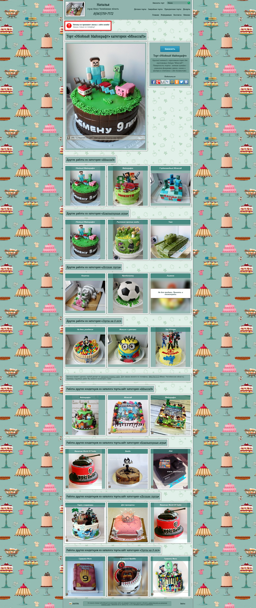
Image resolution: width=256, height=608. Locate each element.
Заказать (170, 49)
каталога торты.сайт (110, 377)
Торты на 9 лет (111, 320)
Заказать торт (158, 3)
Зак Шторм (170, 329)
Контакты (177, 15)
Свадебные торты (155, 9)
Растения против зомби (128, 222)
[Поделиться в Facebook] (153, 82)
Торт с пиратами (85, 505)
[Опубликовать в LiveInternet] (163, 82)
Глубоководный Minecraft (170, 168)
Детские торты (140, 9)
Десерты (186, 9)
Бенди (128, 451)
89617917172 (154, 377)
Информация (166, 15)
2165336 (75, 604)
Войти (182, 604)
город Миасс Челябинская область (103, 9)
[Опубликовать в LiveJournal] (167, 82)
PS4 (170, 451)
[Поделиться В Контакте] (186, 82)
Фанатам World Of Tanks (85, 451)
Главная (155, 15)
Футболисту (128, 276)
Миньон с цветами (127, 329)
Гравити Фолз (85, 559)
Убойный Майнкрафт (85, 168)
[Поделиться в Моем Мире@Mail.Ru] (172, 82)
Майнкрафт (128, 168)
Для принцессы (128, 505)
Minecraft (108, 159)
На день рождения (85, 329)
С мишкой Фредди (128, 559)
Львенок (170, 276)
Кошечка (85, 276)
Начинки (186, 15)
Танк (171, 222)
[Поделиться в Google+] (158, 82)
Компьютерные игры (115, 213)
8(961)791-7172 (103, 14)
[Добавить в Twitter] (181, 82)
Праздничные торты (172, 9)
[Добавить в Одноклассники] (177, 82)
